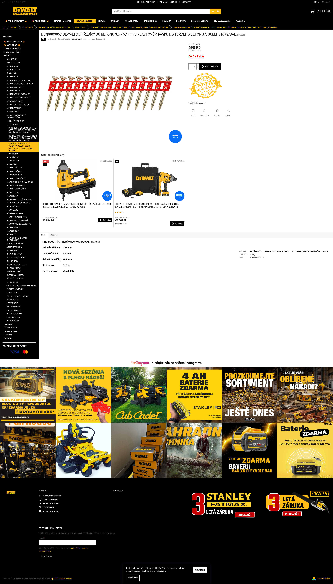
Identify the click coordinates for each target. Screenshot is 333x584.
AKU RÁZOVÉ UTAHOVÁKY (18, 105)
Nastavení (133, 577)
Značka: (98, 39)
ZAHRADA (8, 324)
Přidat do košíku (211, 67)
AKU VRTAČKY (13, 66)
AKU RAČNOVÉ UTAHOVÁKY (18, 220)
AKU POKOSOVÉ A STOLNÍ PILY (20, 84)
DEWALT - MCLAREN (12, 49)
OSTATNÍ (8, 338)
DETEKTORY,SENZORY (16, 258)
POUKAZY (8, 335)
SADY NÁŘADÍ (13, 112)
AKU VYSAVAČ (13, 192)
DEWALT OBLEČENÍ (12, 52)
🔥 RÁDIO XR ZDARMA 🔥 (14, 42)
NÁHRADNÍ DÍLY (10, 331)
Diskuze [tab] (54, 235)
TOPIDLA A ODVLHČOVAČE (18, 296)
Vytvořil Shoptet (323, 579)
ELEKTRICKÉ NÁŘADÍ (15, 244)
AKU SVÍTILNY (13, 157)
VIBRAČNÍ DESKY (14, 310)
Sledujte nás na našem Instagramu (177, 363)
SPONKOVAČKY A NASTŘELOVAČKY (21, 286)
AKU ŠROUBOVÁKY (15, 101)
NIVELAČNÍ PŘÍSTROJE (16, 265)
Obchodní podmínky (146, 2)
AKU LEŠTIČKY (13, 231)
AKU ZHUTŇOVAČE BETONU (18, 203)
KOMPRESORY (13, 293)
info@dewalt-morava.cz (52, 496)
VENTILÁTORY (12, 300)
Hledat (215, 11)
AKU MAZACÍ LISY (14, 108)
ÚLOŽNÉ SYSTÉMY (14, 314)
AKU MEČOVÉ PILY (14, 168)
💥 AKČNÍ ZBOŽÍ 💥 (12, 45)
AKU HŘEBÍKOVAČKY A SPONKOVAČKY (16, 116)
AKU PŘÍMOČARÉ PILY (16, 171)
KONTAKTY (186, 2)
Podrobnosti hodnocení (80, 39)
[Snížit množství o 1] (197, 68)
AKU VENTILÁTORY (15, 213)
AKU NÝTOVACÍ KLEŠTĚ (17, 217)
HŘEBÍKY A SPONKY (16, 121)
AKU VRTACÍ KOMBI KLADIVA (19, 80)
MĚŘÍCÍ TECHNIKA (14, 247)
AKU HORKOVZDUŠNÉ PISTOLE (20, 199)
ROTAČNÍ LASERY (14, 254)
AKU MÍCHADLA (13, 91)
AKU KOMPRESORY (15, 87)
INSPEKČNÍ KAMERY (15, 275)
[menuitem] (16, 21)
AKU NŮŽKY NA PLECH (16, 185)
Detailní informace (195, 103)
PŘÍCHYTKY (13, 154)
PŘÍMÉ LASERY (13, 251)
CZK (315, 2)
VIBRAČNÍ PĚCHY (14, 307)
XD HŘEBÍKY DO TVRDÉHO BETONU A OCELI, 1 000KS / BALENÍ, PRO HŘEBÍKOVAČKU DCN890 (21, 147)
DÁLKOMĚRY (12, 261)
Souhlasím (200, 570)
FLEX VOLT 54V (13, 63)
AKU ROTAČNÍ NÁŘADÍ (16, 189)
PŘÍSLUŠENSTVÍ (14, 268)
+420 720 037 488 (50, 500)
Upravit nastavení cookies (61, 579)
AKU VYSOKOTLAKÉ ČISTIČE (19, 224)
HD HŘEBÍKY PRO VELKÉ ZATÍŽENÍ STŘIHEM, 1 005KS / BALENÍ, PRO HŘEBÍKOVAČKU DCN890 (23, 138)
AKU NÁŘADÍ (12, 59)
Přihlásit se (46, 557)
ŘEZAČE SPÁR (12, 303)
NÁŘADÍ (7, 56)
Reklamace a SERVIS (168, 2)
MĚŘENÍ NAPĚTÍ (14, 272)
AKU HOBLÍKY (13, 161)
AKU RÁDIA (11, 164)
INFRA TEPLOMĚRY (15, 279)
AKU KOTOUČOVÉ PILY (16, 178)
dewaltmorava (48, 507)
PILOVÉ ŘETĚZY (10, 328)
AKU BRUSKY (12, 77)
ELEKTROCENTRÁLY (15, 289)
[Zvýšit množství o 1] (197, 65)
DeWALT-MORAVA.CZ (51, 503)
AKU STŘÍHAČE (13, 206)
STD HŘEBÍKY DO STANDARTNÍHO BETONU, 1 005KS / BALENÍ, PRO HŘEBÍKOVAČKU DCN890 (22, 130)
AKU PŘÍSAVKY (13, 227)
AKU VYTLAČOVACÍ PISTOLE (19, 98)
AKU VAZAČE (12, 210)
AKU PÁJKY (12, 234)
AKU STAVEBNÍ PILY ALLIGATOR (20, 182)
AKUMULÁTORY (13, 70)
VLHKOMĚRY (12, 282)
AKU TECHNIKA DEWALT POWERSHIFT (17, 239)
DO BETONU (13, 124)
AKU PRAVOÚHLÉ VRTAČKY (18, 94)
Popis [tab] (43, 235)
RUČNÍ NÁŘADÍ (13, 321)
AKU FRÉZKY (12, 196)
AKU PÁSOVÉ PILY (14, 175)
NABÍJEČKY (12, 73)
